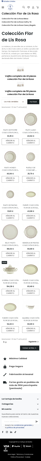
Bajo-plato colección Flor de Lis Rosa (10, 245)
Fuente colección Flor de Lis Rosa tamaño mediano (31, 283)
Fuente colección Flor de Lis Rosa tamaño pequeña (10, 320)
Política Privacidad (17, 457)
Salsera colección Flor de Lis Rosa (30, 319)
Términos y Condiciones (24, 454)
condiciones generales (23, 425)
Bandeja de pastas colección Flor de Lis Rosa (30, 245)
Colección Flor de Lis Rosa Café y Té (16, 22)
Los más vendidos (14, 101)
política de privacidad (15, 427)
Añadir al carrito (10, 141)
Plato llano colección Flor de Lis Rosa (30, 132)
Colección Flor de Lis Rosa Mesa (15, 19)
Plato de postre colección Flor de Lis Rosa (10, 132)
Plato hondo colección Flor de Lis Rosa (10, 170)
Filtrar (33, 101)
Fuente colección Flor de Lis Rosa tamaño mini (31, 207)
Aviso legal (11, 454)
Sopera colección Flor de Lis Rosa (10, 281)
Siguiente (34, 341)
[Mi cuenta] (33, 7)
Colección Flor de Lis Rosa (20, 13)
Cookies (27, 457)
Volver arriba (29, 348)
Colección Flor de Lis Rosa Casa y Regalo (19, 25)
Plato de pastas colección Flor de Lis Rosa (10, 207)
